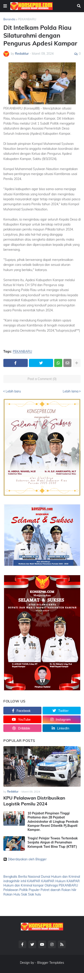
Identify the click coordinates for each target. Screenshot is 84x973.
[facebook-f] (22, 944)
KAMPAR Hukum (53, 881)
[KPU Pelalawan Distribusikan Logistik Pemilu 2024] (42, 766)
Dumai (45, 877)
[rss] (62, 944)
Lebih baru (13, 391)
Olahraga (51, 885)
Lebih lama (70, 391)
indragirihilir (11, 881)
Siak (24, 894)
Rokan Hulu (11, 894)
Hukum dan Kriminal (65, 877)
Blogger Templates (50, 963)
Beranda (9, 19)
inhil (23, 881)
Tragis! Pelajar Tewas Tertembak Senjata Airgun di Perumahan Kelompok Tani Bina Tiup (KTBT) (53, 842)
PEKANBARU (27, 19)
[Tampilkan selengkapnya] (77, 363)
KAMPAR (33, 881)
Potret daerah (50, 890)
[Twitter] (41, 363)
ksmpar (38, 885)
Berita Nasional (29, 877)
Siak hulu (34, 894)
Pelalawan (10, 890)
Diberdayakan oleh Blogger (27, 859)
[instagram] (52, 944)
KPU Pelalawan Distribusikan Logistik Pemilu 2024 (34, 801)
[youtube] (42, 944)
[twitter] (32, 944)
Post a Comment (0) (42, 379)
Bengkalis (10, 877)
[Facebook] (15, 363)
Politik (23, 890)
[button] (5, 6)
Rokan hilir (68, 890)
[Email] (67, 363)
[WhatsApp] (58, 363)
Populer (34, 890)
